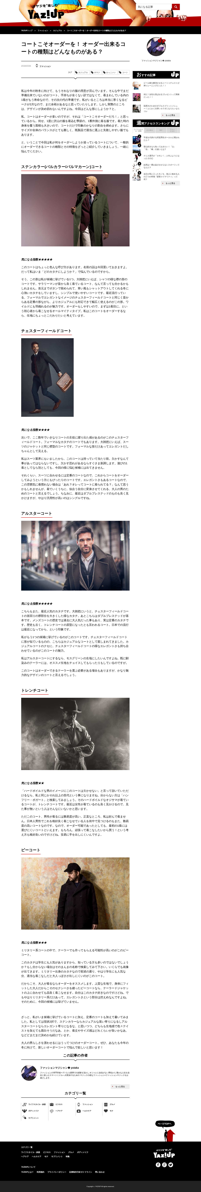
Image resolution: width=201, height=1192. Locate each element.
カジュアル (83, 72)
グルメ (112, 1104)
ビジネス (59, 1104)
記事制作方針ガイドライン (80, 1172)
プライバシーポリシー (56, 1172)
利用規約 (40, 1172)
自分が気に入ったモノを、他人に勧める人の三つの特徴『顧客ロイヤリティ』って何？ (161, 176)
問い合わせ (100, 1172)
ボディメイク (33, 1111)
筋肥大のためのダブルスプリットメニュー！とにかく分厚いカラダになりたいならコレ (161, 108)
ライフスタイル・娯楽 (37, 1104)
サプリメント (33, 1118)
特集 (68, 1156)
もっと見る (120, 1086)
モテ (111, 1111)
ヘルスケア (87, 1111)
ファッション (88, 1104)
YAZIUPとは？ (27, 1172)
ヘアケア (59, 1111)
